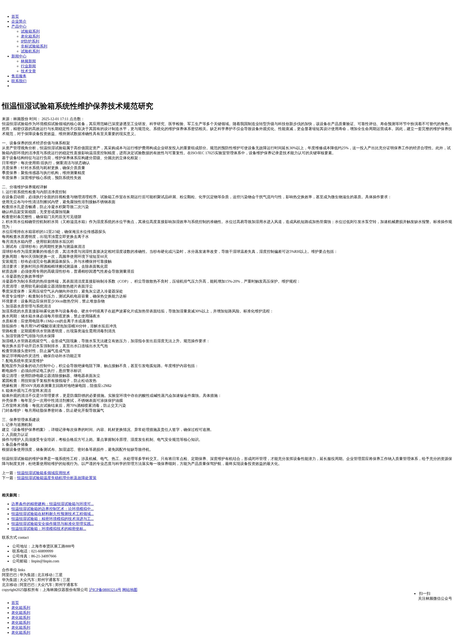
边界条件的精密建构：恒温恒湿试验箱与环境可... (52, 504)
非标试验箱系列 (34, 46)
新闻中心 (18, 56)
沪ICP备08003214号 (105, 590)
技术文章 (28, 71)
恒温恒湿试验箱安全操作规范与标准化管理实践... (52, 524)
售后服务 (18, 76)
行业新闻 (28, 66)
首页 (15, 16)
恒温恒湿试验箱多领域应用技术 (43, 473)
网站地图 (129, 590)
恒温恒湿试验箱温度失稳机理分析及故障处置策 (56, 478)
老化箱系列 (30, 36)
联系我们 (18, 81)
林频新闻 (28, 61)
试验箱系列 (30, 31)
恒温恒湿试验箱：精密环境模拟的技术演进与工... (52, 519)
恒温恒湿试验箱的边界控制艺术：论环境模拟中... (52, 509)
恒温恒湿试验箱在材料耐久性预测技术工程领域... (52, 514)
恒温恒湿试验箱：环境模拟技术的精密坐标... (48, 529)
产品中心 (18, 26)
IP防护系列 (30, 41)
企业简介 (18, 21)
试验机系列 (30, 51)
